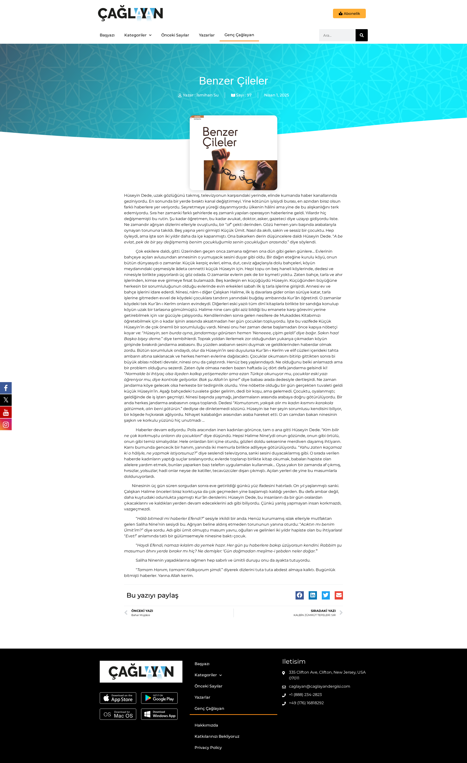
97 (249, 95)
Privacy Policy (208, 747)
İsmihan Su (208, 95)
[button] (300, 595)
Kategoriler (135, 35)
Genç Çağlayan (239, 35)
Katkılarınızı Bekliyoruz (217, 736)
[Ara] (362, 35)
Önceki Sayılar (175, 35)
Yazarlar (207, 35)
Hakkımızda (206, 725)
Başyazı (107, 35)
